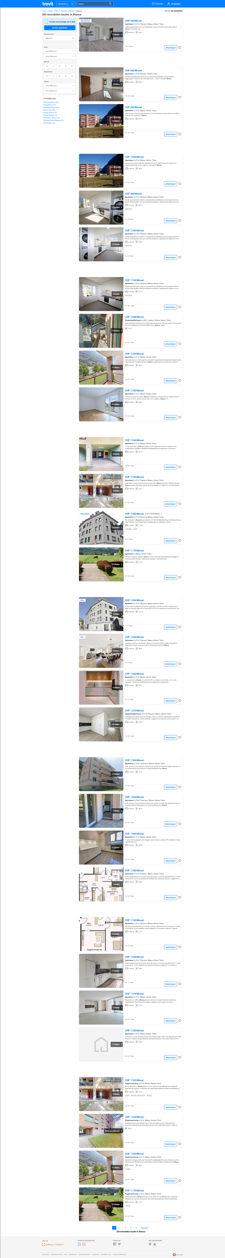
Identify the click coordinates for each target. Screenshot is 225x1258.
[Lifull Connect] (53, 1245)
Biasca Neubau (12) (50, 115)
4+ (72, 66)
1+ (53, 66)
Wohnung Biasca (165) (51, 102)
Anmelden (175, 3)
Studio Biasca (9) (49, 123)
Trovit (44, 11)
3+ (66, 66)
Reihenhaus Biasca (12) (51, 118)
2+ (60, 66)
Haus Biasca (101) (49, 105)
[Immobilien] (79, 1244)
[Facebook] (114, 1244)
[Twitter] (119, 1244)
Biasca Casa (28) (49, 110)
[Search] (110, 3)
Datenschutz (73, 1254)
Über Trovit (45, 1254)
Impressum (95, 1254)
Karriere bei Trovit (56, 1254)
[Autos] (83, 1244)
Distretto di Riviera (67, 11)
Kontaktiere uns (106, 1254)
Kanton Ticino (53, 11)
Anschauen (170, 47)
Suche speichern (59, 27)
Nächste (144, 1227)
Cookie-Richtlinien (84, 1254)
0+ (47, 66)
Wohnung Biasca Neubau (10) (53, 120)
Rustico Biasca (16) (50, 112)
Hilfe (65, 1254)
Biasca (79, 11)
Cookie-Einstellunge (119, 1254)
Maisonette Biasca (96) (51, 107)
